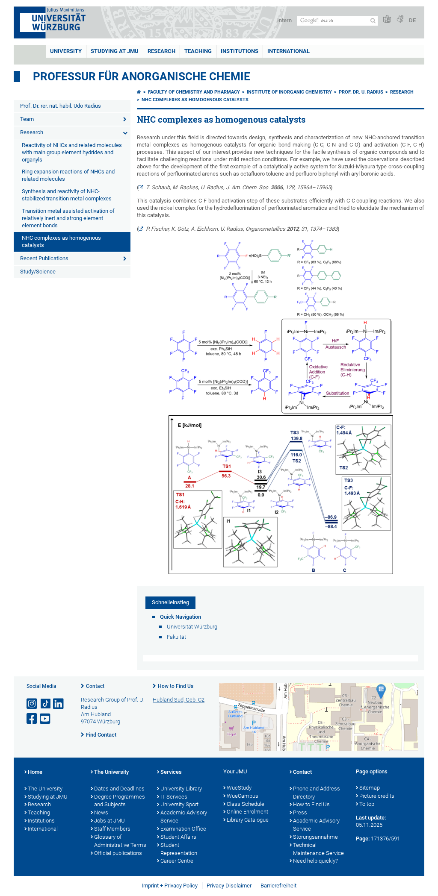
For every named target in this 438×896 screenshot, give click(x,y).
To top (366, 804)
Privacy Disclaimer (229, 885)
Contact (95, 686)
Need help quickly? (315, 861)
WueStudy (239, 787)
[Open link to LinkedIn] (59, 703)
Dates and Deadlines (119, 788)
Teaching (198, 51)
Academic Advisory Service (183, 816)
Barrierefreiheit (278, 885)
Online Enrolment (247, 811)
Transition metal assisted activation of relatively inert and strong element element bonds (68, 218)
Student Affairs (178, 837)
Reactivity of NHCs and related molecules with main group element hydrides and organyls (72, 152)
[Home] (139, 92)
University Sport (179, 804)
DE (412, 20)
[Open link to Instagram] (32, 703)
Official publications (118, 853)
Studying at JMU (48, 796)
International (288, 51)
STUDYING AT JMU (115, 51)
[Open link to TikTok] (46, 703)
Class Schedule (245, 804)
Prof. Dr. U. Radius (361, 92)
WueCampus (242, 796)
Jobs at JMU (109, 820)
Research (31, 132)
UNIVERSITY (66, 51)
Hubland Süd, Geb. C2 (178, 699)
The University (45, 788)
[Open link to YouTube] (46, 718)
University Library (181, 788)
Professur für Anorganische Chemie (141, 76)
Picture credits (376, 796)
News (101, 812)
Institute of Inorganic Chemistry (289, 92)
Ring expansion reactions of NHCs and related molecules (68, 175)
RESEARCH (161, 51)
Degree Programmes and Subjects (119, 800)
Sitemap (369, 787)
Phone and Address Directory (316, 792)
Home (35, 772)
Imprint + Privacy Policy (170, 885)
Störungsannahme (315, 837)
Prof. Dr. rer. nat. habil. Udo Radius (60, 106)
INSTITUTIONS (239, 51)
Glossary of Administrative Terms (120, 841)
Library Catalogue (248, 820)
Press (300, 812)
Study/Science (38, 271)
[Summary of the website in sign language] (400, 19)
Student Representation (178, 849)
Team (27, 119)
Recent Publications (44, 258)
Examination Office (183, 828)
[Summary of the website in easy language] (387, 19)
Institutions (41, 820)
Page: (363, 838)
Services (171, 772)
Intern (284, 20)
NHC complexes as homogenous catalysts (61, 241)
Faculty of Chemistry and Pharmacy (194, 92)
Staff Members (112, 828)
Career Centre (176, 861)
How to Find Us (175, 686)
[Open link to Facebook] (32, 718)
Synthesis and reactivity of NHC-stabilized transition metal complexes (67, 195)
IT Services (173, 796)
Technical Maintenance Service (318, 849)
